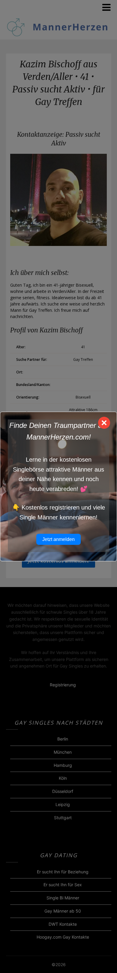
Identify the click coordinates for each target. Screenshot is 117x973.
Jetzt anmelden (58, 539)
